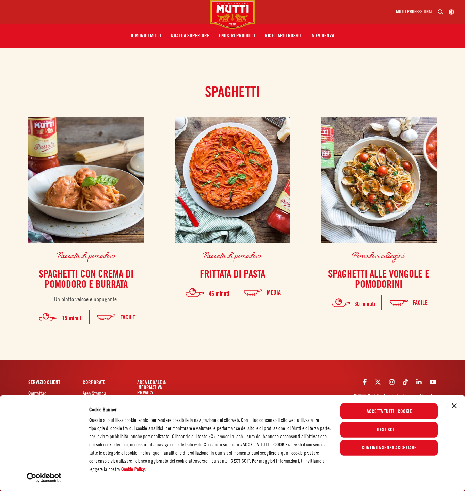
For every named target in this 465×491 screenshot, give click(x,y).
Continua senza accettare (389, 448)
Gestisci (385, 429)
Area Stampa (94, 393)
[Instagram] (392, 381)
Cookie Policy (133, 469)
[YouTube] (433, 381)
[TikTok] (405, 381)
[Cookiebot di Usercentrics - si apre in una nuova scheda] (44, 478)
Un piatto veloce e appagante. (86, 299)
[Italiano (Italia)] (451, 12)
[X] (378, 381)
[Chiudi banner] (454, 405)
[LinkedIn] (419, 381)
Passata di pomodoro (86, 255)
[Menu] (108, 12)
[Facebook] (365, 381)
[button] (146, 36)
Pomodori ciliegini (379, 255)
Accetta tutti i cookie (389, 411)
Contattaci (37, 393)
